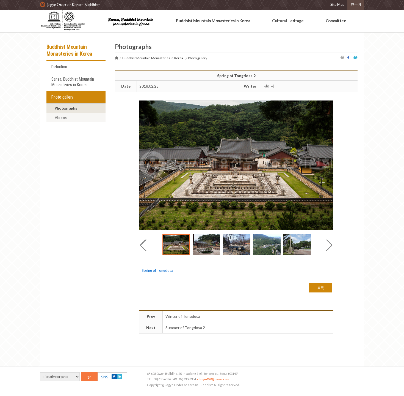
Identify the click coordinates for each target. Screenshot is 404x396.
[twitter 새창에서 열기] (355, 57)
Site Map (337, 4)
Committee (336, 20)
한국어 (356, 4)
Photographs (66, 108)
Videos (61, 117)
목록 (320, 288)
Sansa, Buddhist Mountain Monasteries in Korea (72, 82)
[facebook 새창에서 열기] (349, 57)
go (89, 377)
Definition (59, 66)
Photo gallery (62, 97)
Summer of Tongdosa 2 (185, 327)
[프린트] (343, 57)
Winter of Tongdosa (182, 316)
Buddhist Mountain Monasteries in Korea (213, 20)
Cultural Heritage (288, 20)
